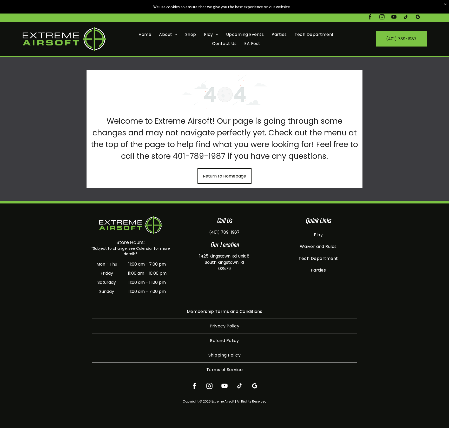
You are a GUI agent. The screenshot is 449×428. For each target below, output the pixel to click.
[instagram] (382, 17)
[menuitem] (145, 34)
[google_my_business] (418, 17)
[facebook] (370, 17)
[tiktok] (406, 17)
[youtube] (394, 17)
